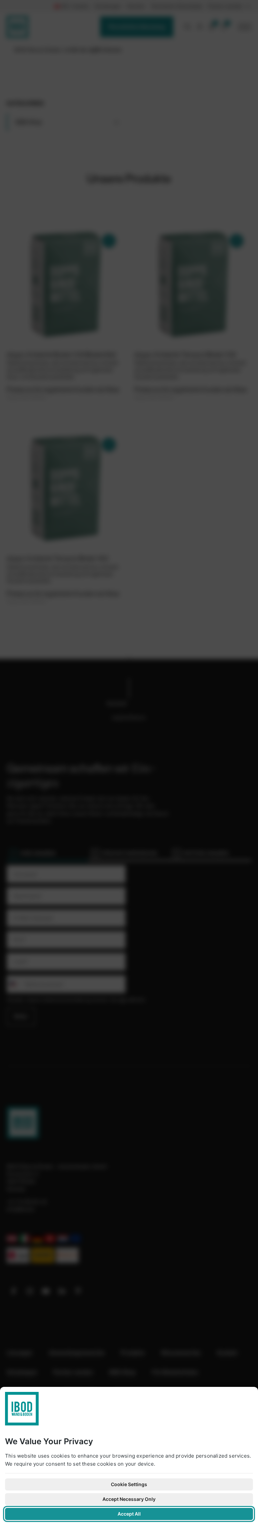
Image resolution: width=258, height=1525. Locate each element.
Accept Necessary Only (129, 1499)
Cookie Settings (129, 1484)
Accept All (129, 1514)
